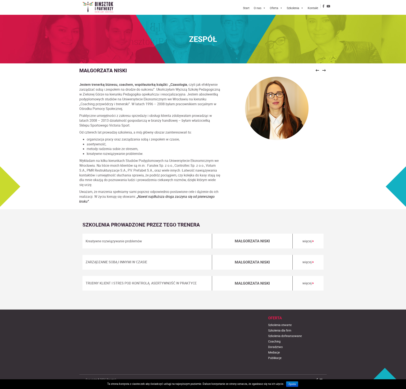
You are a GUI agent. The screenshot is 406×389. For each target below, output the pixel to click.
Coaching (274, 341)
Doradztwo (275, 347)
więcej (307, 241)
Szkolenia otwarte (280, 325)
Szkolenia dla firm (279, 330)
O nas (257, 8)
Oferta (274, 8)
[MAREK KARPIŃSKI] (317, 70)
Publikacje (274, 358)
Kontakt (313, 8)
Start (246, 8)
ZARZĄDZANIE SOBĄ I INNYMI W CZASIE (116, 262)
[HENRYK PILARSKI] (324, 70)
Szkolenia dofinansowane (285, 336)
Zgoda (292, 384)
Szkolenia (293, 8)
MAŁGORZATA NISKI (252, 240)
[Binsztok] (99, 7)
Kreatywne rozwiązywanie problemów (114, 241)
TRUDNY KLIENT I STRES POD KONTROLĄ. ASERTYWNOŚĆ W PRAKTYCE (141, 283)
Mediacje (274, 352)
